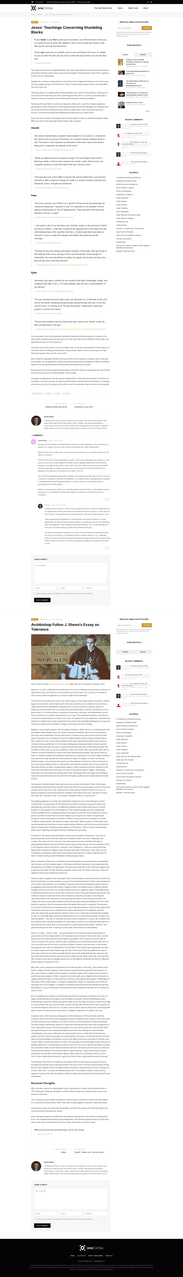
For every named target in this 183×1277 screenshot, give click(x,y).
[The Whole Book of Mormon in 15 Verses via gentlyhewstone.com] (120, 87)
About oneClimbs (95, 1256)
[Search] (151, 2)
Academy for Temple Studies (126, 181)
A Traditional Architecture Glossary (128, 177)
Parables (48, 393)
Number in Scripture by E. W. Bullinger (130, 228)
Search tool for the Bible (124, 232)
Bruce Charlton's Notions (125, 188)
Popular (125, 55)
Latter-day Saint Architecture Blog (128, 215)
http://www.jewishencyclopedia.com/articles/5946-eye (78, 329)
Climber (47, 505)
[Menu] (32, 2)
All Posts (81, 1256)
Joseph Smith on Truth (134, 102)
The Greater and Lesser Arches (139, 124)
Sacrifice (57, 393)
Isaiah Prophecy (122, 208)
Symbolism (66, 393)
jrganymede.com (47, 1134)
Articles (34, 22)
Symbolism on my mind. (84, 407)
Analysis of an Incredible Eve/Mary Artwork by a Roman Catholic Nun (137, 62)
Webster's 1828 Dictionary (125, 251)
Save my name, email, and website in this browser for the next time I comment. (65, 593)
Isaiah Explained (122, 198)
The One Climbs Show (103, 8)
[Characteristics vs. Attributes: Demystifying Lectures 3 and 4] (121, 96)
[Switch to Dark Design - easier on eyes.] (148, 2)
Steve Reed (49, 417)
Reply (107, 499)
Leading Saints (121, 225)
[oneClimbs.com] (42, 8)
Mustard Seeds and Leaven (56, 407)
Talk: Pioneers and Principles (138, 153)
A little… (64, 1152)
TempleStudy (120, 242)
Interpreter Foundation (124, 194)
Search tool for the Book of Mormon (128, 235)
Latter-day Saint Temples (125, 218)
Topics (120, 8)
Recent (143, 55)
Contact (109, 1256)
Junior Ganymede (122, 211)
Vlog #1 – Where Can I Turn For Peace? (89, 1152)
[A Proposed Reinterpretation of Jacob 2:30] (121, 74)
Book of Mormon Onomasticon (127, 184)
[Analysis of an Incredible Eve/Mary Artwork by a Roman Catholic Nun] (120, 65)
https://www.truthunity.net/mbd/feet (66, 265)
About (145, 8)
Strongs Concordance (124, 239)
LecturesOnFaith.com (85, 1261)
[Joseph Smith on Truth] (121, 108)
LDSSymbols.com (122, 222)
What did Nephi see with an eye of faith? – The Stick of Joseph (69, 2)
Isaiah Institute (121, 205)
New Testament (37, 393)
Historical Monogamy (123, 191)
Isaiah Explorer (121, 201)
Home (72, 1256)
